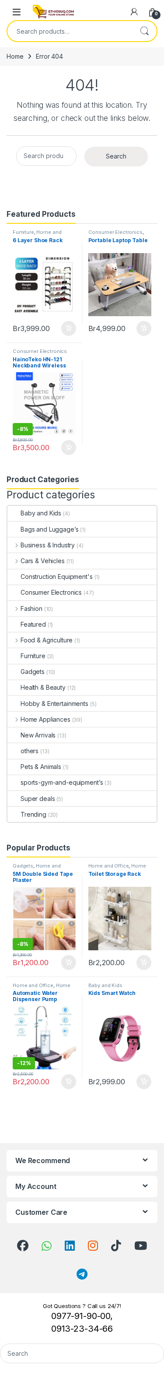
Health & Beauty (43, 687)
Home (15, 56)
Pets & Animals (41, 766)
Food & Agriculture (47, 640)
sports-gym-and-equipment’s (62, 782)
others (29, 751)
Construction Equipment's (57, 576)
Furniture (23, 232)
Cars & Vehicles (43, 560)
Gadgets (33, 671)
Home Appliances (45, 719)
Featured (33, 624)
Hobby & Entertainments (54, 703)
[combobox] (69, 31)
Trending (33, 814)
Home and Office (108, 866)
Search (144, 31)
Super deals (38, 798)
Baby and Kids (41, 513)
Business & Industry (48, 545)
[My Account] (134, 12)
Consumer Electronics (115, 232)
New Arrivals (38, 735)
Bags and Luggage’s (49, 529)
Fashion (31, 608)
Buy (68, 328)
